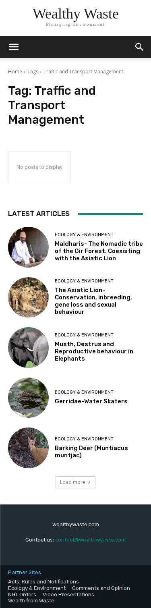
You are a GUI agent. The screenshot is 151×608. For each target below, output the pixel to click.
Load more (72, 482)
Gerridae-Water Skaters (91, 401)
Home (15, 71)
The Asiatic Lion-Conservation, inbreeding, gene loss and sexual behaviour (93, 300)
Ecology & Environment (84, 234)
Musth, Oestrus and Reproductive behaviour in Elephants (94, 351)
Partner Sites (24, 572)
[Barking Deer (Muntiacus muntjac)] (28, 447)
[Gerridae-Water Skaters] (28, 398)
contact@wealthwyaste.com (90, 540)
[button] (139, 47)
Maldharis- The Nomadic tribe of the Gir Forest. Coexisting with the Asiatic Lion (99, 251)
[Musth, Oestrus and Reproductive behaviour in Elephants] (28, 347)
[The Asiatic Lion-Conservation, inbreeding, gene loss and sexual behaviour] (28, 297)
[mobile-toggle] (14, 47)
